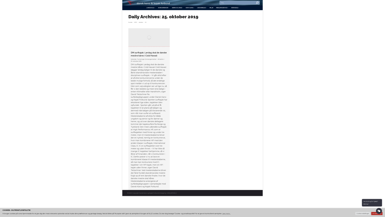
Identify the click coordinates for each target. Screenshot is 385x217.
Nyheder (134, 59)
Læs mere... (226, 213)
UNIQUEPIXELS (172, 193)
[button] (379, 211)
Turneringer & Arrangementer (146, 59)
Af (161, 59)
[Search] (257, 3)
